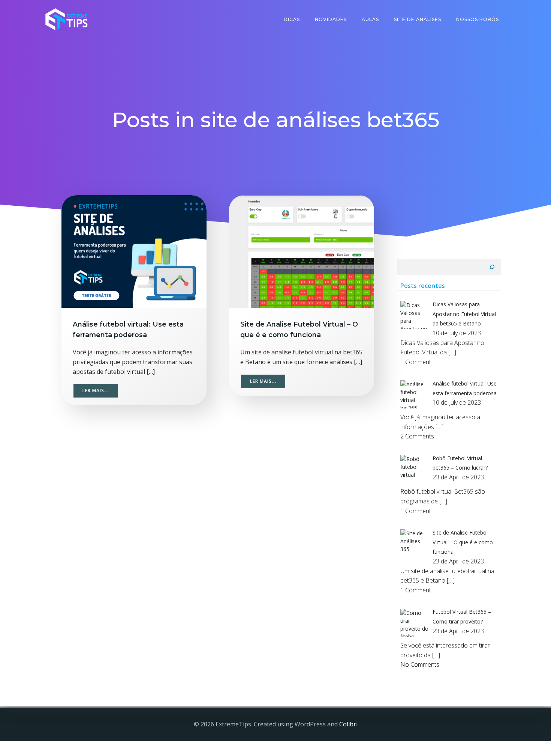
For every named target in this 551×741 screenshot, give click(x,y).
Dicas (292, 19)
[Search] (492, 267)
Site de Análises (417, 19)
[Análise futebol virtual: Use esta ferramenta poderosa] (134, 251)
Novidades (331, 19)
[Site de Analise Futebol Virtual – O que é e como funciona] (301, 251)
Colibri (348, 724)
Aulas (370, 19)
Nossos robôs (477, 19)
